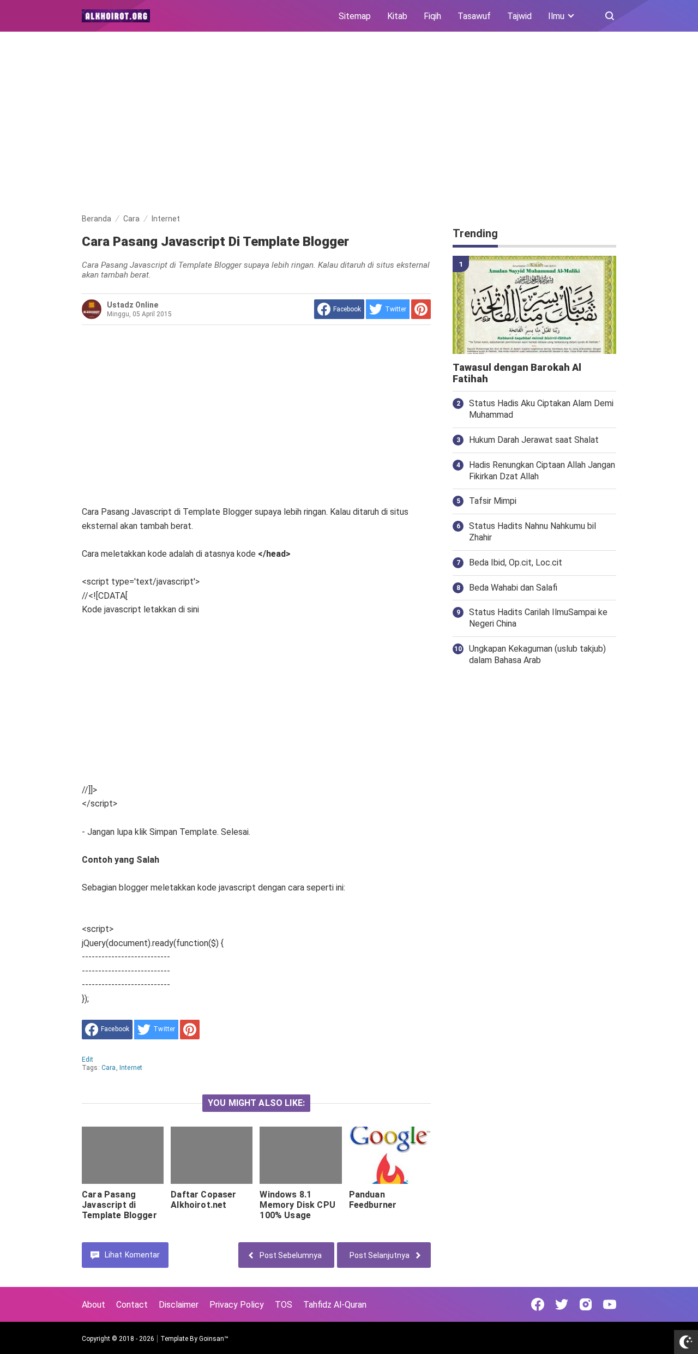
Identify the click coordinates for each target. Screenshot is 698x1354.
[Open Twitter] (561, 1304)
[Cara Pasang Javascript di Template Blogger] (123, 1155)
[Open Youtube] (609, 1304)
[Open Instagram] (585, 1304)
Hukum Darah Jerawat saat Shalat (534, 440)
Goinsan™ (213, 1339)
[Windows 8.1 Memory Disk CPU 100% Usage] (300, 1155)
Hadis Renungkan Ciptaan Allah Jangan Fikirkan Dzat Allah (542, 471)
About (93, 1304)
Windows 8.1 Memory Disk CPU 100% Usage (297, 1204)
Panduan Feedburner (373, 1199)
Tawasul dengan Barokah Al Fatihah (517, 373)
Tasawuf (474, 16)
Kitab (397, 16)
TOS (283, 1304)
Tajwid (519, 16)
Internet (130, 1068)
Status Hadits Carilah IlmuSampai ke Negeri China (538, 618)
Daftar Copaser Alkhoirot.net (203, 1199)
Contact (132, 1304)
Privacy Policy (236, 1304)
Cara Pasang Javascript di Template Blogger (119, 1204)
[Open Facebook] (537, 1304)
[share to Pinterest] (421, 309)
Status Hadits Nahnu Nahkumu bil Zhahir (532, 532)
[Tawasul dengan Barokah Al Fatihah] (534, 305)
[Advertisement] (349, 124)
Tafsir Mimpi (492, 501)
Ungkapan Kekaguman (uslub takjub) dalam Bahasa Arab (537, 654)
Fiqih (432, 16)
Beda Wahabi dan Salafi (513, 587)
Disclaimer (178, 1304)
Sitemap (355, 16)
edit (88, 1059)
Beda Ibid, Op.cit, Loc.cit (515, 562)
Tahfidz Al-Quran (334, 1304)
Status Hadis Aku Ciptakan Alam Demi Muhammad (541, 409)
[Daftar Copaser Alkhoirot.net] (211, 1155)
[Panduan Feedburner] (390, 1155)
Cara (108, 1068)
